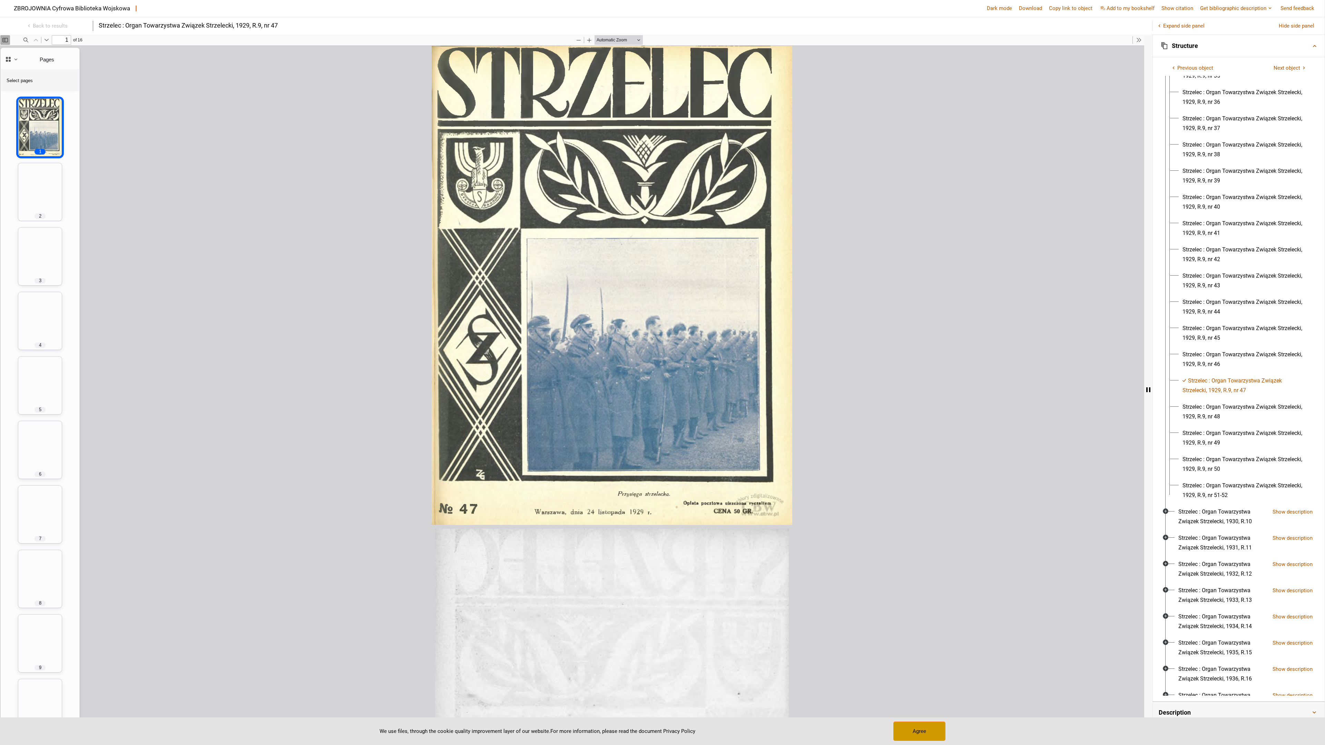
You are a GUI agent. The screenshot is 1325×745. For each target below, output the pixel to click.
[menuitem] (1245, 97)
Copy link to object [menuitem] (1070, 8)
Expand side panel (1184, 26)
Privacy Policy (679, 731)
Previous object (1195, 68)
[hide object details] (1148, 389)
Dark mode (999, 8)
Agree (919, 731)
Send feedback (1297, 8)
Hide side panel (1296, 26)
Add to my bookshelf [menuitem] (1131, 8)
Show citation (1177, 8)
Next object (1287, 68)
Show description (1293, 512)
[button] (1239, 46)
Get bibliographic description (1233, 8)
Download (1030, 8)
